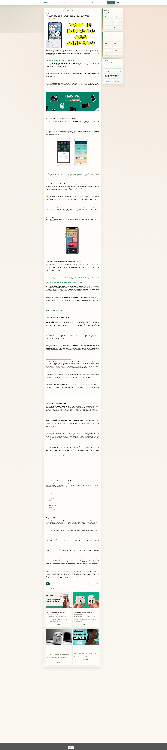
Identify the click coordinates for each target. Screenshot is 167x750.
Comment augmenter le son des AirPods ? (83, 612)
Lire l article (58, 624)
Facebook (87, 583)
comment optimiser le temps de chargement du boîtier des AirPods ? (66, 174)
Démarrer (111, 2)
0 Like (48, 583)
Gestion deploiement (68, 2)
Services (57, 2)
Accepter (71, 747)
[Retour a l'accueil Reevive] (46, 3)
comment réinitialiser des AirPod (73, 278)
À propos (99, 2)
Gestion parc (79, 2)
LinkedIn (93, 583)
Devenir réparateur (89, 2)
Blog (47, 10)
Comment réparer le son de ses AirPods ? (56, 612)
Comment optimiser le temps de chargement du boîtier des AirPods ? (57, 649)
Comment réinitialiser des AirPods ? (82, 649)
